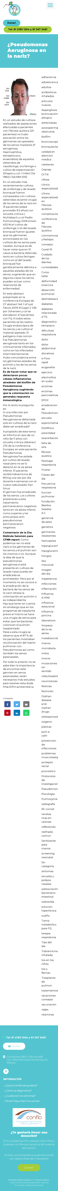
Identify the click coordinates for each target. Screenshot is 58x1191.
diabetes (47, 303)
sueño (45, 915)
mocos (45, 658)
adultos (46, 87)
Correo (15, 1046)
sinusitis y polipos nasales (47, 880)
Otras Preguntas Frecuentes (22, 1101)
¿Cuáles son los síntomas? (20, 1095)
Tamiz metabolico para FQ (48, 924)
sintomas (47, 871)
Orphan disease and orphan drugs (46, 704)
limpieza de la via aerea (46, 629)
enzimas (46, 386)
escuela (46, 417)
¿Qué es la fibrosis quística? (21, 1085)
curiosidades (49, 267)
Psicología (48, 793)
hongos (46, 555)
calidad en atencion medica (48, 155)
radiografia (48, 804)
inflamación (49, 588)
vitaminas (47, 1014)
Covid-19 (46, 249)
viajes (44, 1009)
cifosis (45, 179)
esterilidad (48, 433)
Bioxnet (40, 1185)
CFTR (44, 174)
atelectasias (49, 122)
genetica (47, 526)
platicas (46, 726)
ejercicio (46, 372)
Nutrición (47, 691)
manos (46, 643)
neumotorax (49, 681)
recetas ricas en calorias (46, 818)
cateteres (47, 164)
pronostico (48, 771)
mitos (45, 653)
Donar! (11, 22)
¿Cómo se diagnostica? (18, 1090)
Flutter (45, 469)
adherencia (48, 77)
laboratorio (48, 620)
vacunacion (48, 1004)
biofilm (46, 136)
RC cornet (47, 809)
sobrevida (47, 901)
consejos (47, 244)
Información (12, 1079)
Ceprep (46, 169)
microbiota (48, 648)
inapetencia (49, 578)
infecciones (48, 583)
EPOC (45, 400)
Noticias (46, 686)
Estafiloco (47, 428)
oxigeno (46, 721)
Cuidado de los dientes (46, 258)
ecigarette (48, 367)
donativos (47, 353)
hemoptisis (48, 540)
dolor (44, 339)
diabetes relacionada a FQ (49, 312)
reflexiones (48, 826)
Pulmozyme (49, 799)
